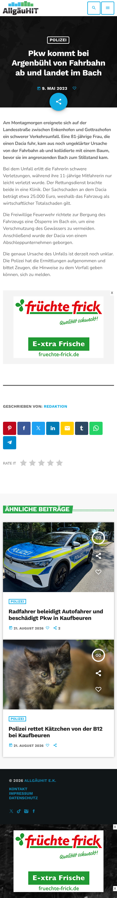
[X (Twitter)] (11, 811)
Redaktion (55, 406)
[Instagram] (26, 811)
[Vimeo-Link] (20, 8)
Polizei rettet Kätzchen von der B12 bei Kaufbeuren (56, 732)
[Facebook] (34, 811)
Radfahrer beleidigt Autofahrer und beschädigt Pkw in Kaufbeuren (56, 615)
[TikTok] (18, 811)
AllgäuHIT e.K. (40, 781)
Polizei (58, 40)
